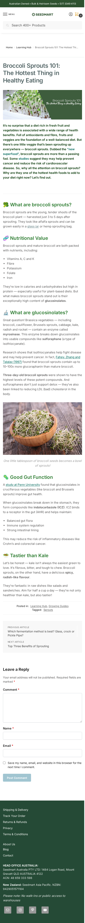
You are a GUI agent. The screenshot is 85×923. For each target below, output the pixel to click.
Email (8, 746)
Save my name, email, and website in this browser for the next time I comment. (44, 765)
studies (24, 158)
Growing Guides (59, 606)
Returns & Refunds (15, 822)
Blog (6, 849)
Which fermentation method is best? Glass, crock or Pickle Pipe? (41, 633)
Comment (11, 689)
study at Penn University (23, 485)
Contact (8, 855)
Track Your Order (14, 815)
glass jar (33, 226)
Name (8, 728)
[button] (77, 14)
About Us (9, 844)
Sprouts (48, 609)
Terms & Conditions (15, 834)
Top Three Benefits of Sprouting (28, 646)
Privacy (8, 828)
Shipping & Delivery (15, 809)
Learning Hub (23, 47)
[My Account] (70, 14)
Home (9, 47)
